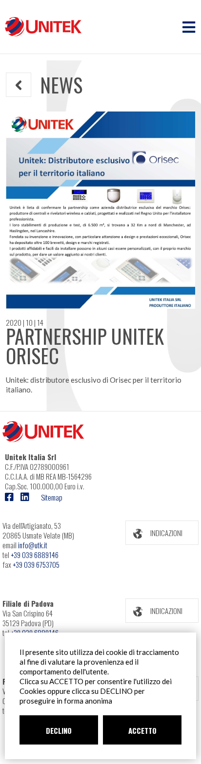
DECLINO (59, 730)
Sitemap (51, 497)
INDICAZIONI (166, 532)
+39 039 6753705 (36, 564)
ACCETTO (142, 730)
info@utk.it (32, 545)
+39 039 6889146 (35, 554)
